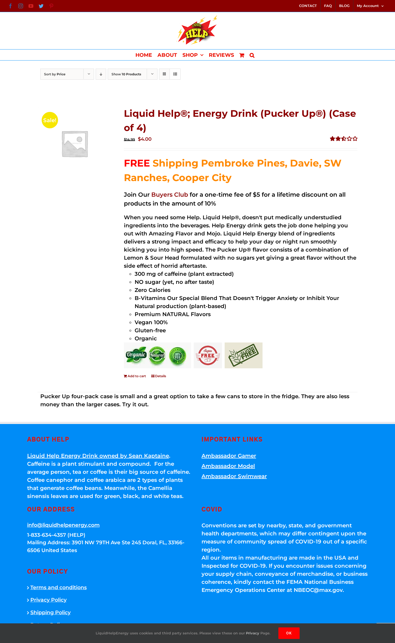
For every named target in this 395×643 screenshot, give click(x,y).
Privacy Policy (48, 600)
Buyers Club (169, 194)
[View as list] (175, 74)
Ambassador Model (228, 466)
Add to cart (137, 376)
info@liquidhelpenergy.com (63, 525)
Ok (289, 633)
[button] (252, 55)
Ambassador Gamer (229, 456)
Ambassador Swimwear (234, 476)
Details (160, 376)
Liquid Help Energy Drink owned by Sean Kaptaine (98, 456)
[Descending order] (101, 74)
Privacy (252, 633)
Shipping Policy (50, 612)
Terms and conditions (58, 587)
